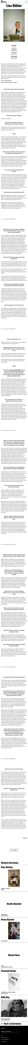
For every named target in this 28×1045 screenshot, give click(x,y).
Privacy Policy (3, 1041)
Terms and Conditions (5, 1039)
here (16, 82)
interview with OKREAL (15, 370)
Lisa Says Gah (14, 50)
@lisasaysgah (14, 58)
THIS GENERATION (3, 1)
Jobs (2, 1035)
